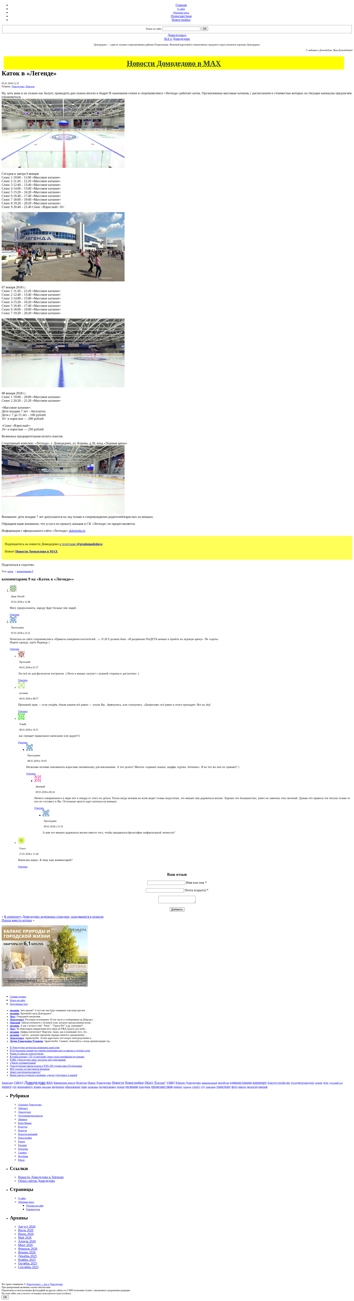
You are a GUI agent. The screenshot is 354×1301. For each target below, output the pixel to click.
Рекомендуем (33, 1209)
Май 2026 (25, 1237)
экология (252, 1086)
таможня (210, 1086)
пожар (121, 1086)
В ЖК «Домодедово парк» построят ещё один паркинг (38, 1059)
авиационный (209, 1082)
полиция (131, 1087)
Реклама (22, 1145)
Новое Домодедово (99, 1082)
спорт (196, 1086)
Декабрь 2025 (27, 1256)
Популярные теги (19, 1004)
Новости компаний (27, 1134)
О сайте (181, 9)
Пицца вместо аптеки (17, 920)
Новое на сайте (17, 1000)
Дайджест (23, 1108)
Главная (181, 5)
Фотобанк (23, 1156)
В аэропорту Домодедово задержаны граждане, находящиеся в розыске (54, 916)
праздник (144, 1086)
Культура (81, 1082)
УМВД (171, 1082)
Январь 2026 (27, 1252)
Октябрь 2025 (27, 1263)
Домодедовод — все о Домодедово (44, 1284)
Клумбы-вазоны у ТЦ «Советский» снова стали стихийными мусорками (47, 1056)
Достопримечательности (30, 1115)
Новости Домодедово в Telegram (41, 1177)
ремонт (178, 1086)
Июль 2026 (25, 1230)
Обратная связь (181, 12)
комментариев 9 (25, 571)
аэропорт (259, 1082)
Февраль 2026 (27, 1248)
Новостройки (181, 20)
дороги (6, 1086)
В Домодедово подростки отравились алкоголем (35, 1047)
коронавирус (25, 1086)
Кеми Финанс (25, 1123)
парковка (93, 1086)
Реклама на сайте (35, 1205)
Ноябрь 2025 (27, 1259)
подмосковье (107, 1086)
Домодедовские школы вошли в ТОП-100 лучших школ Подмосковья (46, 1065)
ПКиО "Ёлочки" (155, 1082)
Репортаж (23, 1148)
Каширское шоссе (64, 1082)
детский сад (336, 1082)
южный (263, 1086)
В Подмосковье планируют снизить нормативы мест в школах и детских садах (50, 1050)
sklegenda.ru (77, 530)
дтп (14, 1086)
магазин (46, 1086)
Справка (22, 1152)
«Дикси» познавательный (23, 1062)
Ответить (14, 614)
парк (84, 1086)
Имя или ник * (196, 882)
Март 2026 (25, 1245)
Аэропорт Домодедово (30, 1104)
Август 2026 (26, 1226)
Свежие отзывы (18, 996)
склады (187, 1086)
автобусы (223, 1082)
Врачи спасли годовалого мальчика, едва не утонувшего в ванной (43, 1075)
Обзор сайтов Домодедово (36, 1181)
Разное (21, 1141)
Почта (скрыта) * (196, 890)
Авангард (7, 1082)
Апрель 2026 (27, 1241)
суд (203, 1086)
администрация (241, 1083)
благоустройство (279, 1082)
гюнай (318, 1082)
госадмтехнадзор (302, 1082)
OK (5, 1297)
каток (10, 571)
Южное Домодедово (188, 1082)
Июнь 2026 (26, 1234)
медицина (58, 1086)
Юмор (21, 1160)
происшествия (162, 1087)
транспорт (223, 1086)
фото (234, 1086)
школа (242, 1086)
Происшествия (181, 16)
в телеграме (80, 544)
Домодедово (17, 86)
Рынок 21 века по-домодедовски (26, 1053)
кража (37, 1086)
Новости (30, 86)
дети (325, 1082)
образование (72, 1086)
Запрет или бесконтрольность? (25, 1072)
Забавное (22, 1119)
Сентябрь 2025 (28, 1267)
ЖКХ (49, 1082)
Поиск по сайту (154, 28)
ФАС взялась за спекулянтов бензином (30, 1069)
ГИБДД (18, 1082)
